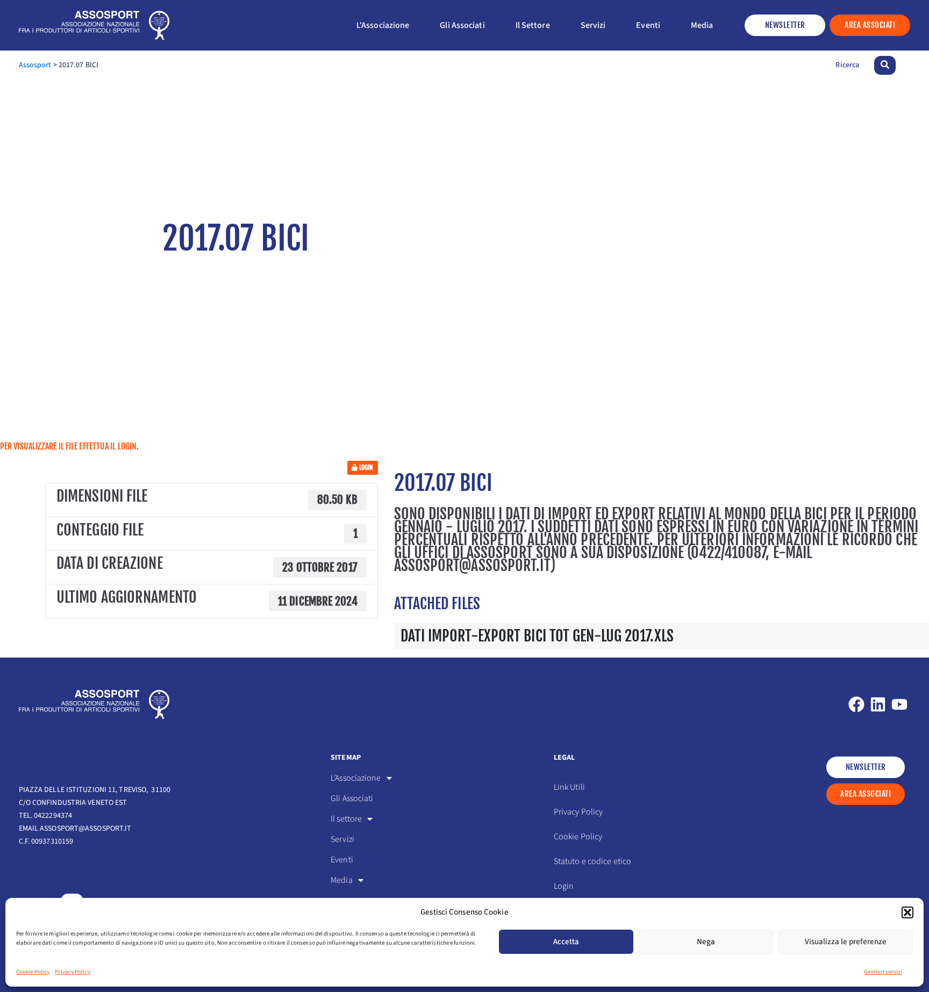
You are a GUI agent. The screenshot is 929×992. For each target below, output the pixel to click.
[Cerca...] (885, 65)
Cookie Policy (32, 972)
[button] (907, 912)
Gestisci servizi (883, 972)
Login (366, 467)
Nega (706, 941)
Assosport (35, 65)
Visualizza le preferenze (846, 941)
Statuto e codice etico (592, 861)
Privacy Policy (72, 972)
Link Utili (569, 787)
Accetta (566, 941)
